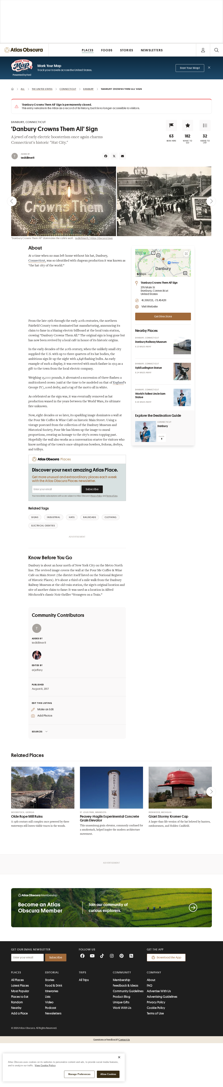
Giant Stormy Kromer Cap (168, 816)
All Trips (84, 980)
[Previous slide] (12, 201)
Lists (48, 996)
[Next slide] (211, 201)
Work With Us (122, 1007)
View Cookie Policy (45, 1065)
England (118, 382)
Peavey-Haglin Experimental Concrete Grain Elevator (109, 818)
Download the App (169, 957)
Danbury (162, 426)
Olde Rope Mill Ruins (27, 816)
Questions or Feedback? (111, 1039)
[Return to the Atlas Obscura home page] (24, 50)
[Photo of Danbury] (145, 431)
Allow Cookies (108, 1074)
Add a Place (19, 1013)
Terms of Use (111, 496)
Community (122, 972)
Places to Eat (19, 996)
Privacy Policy (96, 496)
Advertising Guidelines (162, 996)
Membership (121, 980)
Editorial (52, 972)
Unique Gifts (121, 1002)
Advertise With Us (159, 991)
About (151, 980)
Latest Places (20, 985)
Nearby (16, 1007)
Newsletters (53, 1013)
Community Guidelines (128, 991)
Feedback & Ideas (125, 985)
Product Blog (121, 996)
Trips (82, 972)
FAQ (149, 985)
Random (17, 1002)
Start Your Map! (190, 68)
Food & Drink (53, 985)
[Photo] (182, 345)
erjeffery (37, 670)
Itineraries (51, 991)
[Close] (119, 1057)
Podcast (50, 1007)
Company (154, 972)
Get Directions (163, 316)
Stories (49, 980)
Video (49, 1002)
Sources (37, 731)
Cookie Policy (156, 1007)
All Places (17, 980)
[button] (171, 125)
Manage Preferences (79, 1074)
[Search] (216, 50)
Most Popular (20, 991)
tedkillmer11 (27, 157)
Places (16, 972)
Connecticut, (37, 260)
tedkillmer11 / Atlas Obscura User (94, 238)
